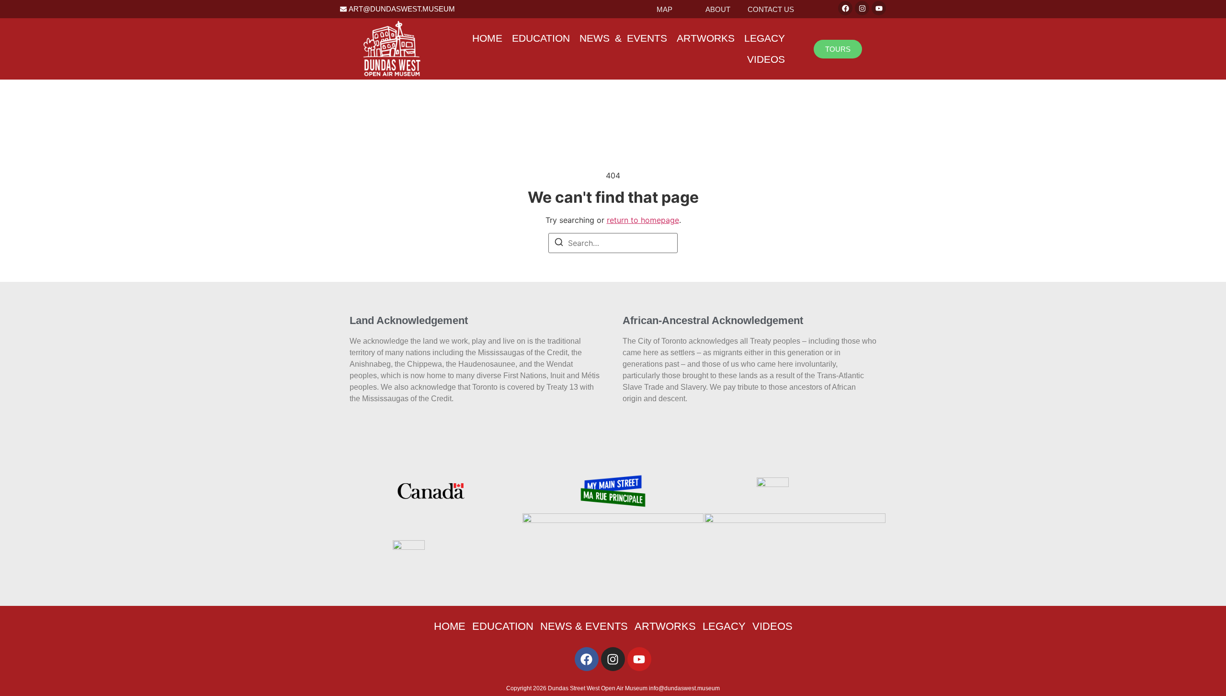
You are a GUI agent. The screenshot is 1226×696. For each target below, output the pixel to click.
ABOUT (717, 9)
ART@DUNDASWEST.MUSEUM (402, 9)
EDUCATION (541, 38)
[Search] (558, 243)
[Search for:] (613, 243)
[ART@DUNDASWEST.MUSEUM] (343, 9)
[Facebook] (845, 8)
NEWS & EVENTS (623, 38)
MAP (664, 9)
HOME (487, 38)
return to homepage (643, 220)
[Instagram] (862, 8)
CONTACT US (771, 9)
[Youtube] (879, 8)
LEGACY (764, 38)
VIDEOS (766, 59)
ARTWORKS (706, 38)
